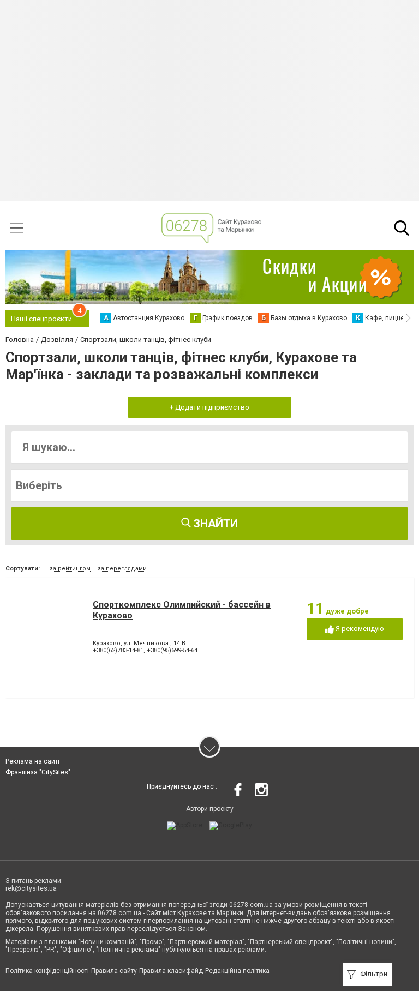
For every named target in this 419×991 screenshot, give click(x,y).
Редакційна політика (237, 971)
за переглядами (122, 568)
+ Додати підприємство (209, 407)
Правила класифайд (171, 971)
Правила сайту (114, 971)
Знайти (214, 523)
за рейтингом (70, 568)
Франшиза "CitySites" (37, 772)
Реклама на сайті (32, 761)
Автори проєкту (210, 809)
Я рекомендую (359, 628)
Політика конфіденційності (47, 971)
